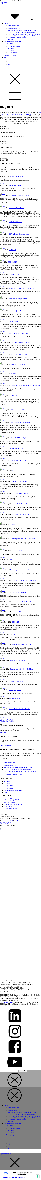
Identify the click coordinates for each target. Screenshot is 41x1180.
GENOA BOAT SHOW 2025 (22, 601)
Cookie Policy (14, 824)
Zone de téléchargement (11, 799)
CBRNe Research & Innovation (19, 234)
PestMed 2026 (14, 396)
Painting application (15, 690)
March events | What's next (18, 354)
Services (10, 39)
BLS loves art (12, 52)
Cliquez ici (3, 3)
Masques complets (14, 29)
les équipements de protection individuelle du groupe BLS (20, 113)
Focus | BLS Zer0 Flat (17, 681)
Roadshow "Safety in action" (18, 299)
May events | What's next (17, 274)
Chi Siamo (7, 1127)
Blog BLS (7, 54)
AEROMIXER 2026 (15, 222)
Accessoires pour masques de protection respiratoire (24, 34)
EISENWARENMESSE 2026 (20, 342)
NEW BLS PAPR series (20, 504)
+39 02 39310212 (7, 820)
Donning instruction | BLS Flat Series (23, 539)
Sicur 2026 (13, 373)
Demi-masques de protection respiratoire (20, 27)
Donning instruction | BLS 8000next (24, 580)
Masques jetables (13, 25)
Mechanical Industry (15, 698)
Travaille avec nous (10, 803)
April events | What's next (16, 311)
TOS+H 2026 (12, 262)
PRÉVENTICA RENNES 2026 (19, 195)
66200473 (17, 820)
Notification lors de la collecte (13, 1177)
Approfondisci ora (5, 1154)
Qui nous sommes (9, 45)
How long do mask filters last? (19, 570)
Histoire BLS (12, 50)
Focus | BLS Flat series (18, 551)
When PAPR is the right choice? (21, 438)
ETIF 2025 (15, 622)
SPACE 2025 (17, 611)
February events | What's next (20, 410)
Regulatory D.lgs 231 (11, 808)
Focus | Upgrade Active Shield (19, 333)
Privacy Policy (4, 824)
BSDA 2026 (12, 250)
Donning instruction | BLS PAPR (22, 481)
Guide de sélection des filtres (17, 38)
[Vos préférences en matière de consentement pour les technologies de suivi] (37, 1176)
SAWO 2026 (13, 321)
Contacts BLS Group (10, 56)
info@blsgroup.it (5, 822)
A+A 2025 (13, 559)
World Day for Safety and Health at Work (22, 288)
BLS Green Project (14, 47)
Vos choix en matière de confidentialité (22, 1173)
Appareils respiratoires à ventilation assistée (21, 32)
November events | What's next (21, 514)
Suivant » (10, 719)
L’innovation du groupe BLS (13, 41)
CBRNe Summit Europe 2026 (20, 422)
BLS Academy (8, 43)
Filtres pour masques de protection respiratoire (22, 30)
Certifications (8, 806)
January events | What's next (19, 460)
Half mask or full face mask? (18, 660)
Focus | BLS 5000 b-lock (18, 365)
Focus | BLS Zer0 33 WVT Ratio (19, 709)
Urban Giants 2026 (15, 185)
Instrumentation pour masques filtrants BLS (21, 36)
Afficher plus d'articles (7, 721)
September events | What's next (21, 644)
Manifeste (11, 48)
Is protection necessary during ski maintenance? (25, 385)
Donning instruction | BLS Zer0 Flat (21, 669)
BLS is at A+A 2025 (17, 525)
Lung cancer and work (19, 471)
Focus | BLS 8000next (20, 592)
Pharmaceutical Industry (20, 493)
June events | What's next (16, 208)
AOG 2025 (15, 634)
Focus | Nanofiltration (16, 176)
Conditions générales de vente (13, 804)
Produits (6, 23)
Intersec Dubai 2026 (16, 448)
